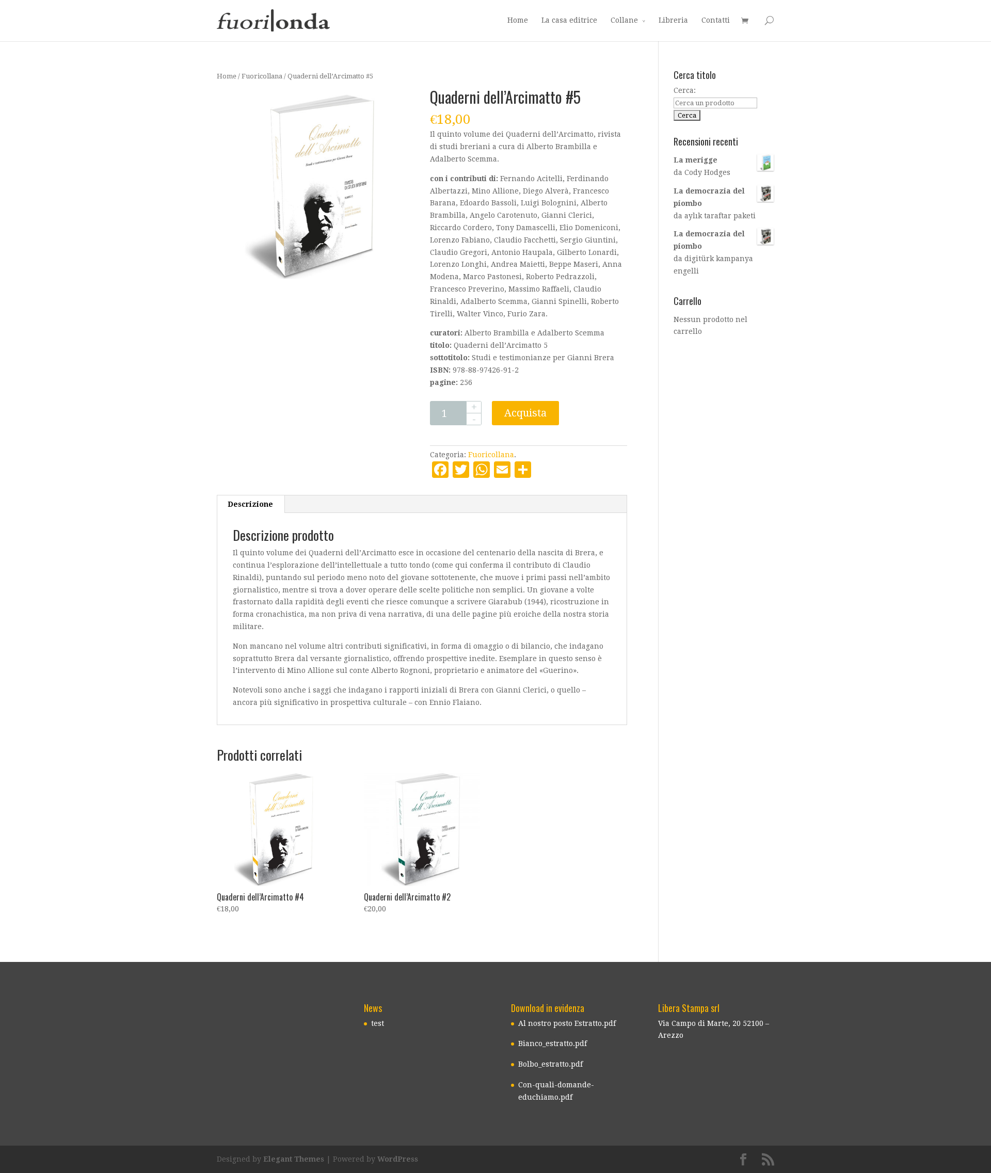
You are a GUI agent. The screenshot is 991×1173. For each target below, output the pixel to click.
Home (517, 20)
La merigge (695, 160)
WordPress (397, 1159)
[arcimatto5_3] (311, 184)
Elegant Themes (293, 1159)
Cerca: (685, 90)
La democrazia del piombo (709, 197)
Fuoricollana (262, 76)
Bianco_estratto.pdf (552, 1043)
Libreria (673, 20)
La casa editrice (569, 20)
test (377, 1023)
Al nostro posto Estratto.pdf (567, 1023)
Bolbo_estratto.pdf (550, 1064)
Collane (624, 20)
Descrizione (250, 504)
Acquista (525, 413)
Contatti (715, 20)
